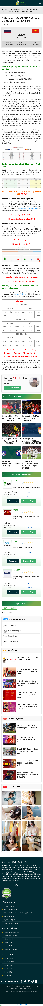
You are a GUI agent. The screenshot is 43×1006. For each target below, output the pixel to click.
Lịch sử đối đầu (13, 641)
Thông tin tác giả (25, 988)
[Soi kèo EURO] (21, 2)
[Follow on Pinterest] (32, 981)
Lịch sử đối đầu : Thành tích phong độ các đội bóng (20, 913)
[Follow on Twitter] (25, 981)
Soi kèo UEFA (8, 946)
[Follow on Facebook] (21, 981)
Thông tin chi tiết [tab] (12, 388)
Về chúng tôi (16, 986)
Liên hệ (7, 986)
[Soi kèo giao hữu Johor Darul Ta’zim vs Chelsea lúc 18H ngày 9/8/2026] (11, 452)
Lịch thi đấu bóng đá (10, 909)
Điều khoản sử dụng (30, 986)
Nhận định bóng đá (14, 631)
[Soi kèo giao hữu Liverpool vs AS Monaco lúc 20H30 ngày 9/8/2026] (31, 430)
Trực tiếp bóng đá (9, 920)
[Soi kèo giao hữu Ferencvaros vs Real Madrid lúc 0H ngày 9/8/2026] (31, 452)
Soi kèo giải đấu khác (14, 9)
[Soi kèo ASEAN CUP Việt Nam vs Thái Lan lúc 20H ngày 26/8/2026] (11, 407)
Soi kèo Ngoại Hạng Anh (11, 932)
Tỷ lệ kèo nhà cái (9, 906)
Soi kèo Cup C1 (8, 939)
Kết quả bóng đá (13, 636)
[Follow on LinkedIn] (36, 981)
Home (4, 9)
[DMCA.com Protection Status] (7, 893)
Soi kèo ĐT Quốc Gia (10, 949)
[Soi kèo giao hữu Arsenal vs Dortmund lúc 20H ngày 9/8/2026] (11, 430)
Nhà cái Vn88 (8, 968)
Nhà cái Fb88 (8, 972)
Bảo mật (14, 988)
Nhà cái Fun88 (8, 975)
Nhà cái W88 (8, 965)
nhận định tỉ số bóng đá (28, 208)
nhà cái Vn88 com (20, 294)
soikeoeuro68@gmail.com (15, 885)
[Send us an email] (29, 981)
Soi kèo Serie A (9, 942)
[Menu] (40, 2)
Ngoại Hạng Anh (9, 608)
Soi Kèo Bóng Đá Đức (10, 935)
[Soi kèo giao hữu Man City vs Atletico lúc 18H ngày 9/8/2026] (31, 407)
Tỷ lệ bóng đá (12, 625)
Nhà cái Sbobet (9, 962)
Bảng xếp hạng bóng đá (11, 923)
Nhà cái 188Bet (9, 958)
